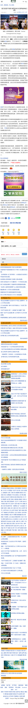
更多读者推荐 (24, 338)
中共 (9, 503)
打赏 (19, 12)
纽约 (12, 696)
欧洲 (21, 696)
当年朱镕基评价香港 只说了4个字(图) (11, 568)
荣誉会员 (23, 202)
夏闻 (5, 653)
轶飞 (25, 650)
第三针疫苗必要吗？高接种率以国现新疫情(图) (13, 284)
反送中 (12, 503)
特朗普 (19, 488)
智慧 (7, 530)
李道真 (19, 650)
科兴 (22, 63)
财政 (23, 510)
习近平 (14, 490)
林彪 (9, 528)
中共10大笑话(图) (15, 420)
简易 (11, 650)
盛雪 (20, 653)
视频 (3, 578)
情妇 (18, 503)
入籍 (16, 523)
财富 (26, 510)
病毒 (13, 49)
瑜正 (9, 655)
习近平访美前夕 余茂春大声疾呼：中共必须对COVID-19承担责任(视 (18, 583)
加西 (23, 696)
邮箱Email (3, 680)
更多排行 (24, 576)
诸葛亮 (22, 528)
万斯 (5, 501)
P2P (13, 514)
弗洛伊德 (19, 497)
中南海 (3, 503)
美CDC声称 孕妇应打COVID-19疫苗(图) (11, 294)
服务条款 (20, 685)
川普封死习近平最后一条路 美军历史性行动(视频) (13, 328)
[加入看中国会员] (14, 189)
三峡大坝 (13, 492)
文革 (2, 532)
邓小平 (5, 528)
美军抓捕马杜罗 (5, 369)
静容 (2, 655)
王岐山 (12, 499)
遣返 (8, 523)
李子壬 (15, 655)
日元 (10, 510)
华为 (21, 503)
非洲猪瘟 (6, 514)
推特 (12, 689)
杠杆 (17, 508)
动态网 (20, 694)
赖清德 (16, 499)
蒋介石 (23, 525)
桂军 (12, 525)
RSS (16, 689)
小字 (26, 12)
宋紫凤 (3, 650)
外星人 (22, 530)
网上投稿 (17, 687)
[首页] (13, 2)
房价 (25, 512)
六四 (21, 490)
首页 (1, 5)
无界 (23, 694)
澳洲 (6, 525)
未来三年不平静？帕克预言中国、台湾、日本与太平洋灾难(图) (19, 396)
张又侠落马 (4, 366)
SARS (23, 519)
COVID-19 (5, 490)
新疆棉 (18, 492)
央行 (12, 508)
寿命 (26, 530)
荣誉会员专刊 (6, 342)
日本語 (22, 698)
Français (12, 698)
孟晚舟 (20, 499)
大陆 (10, 514)
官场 (6, 506)
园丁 (17, 653)
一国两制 (14, 506)
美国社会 (3, 673)
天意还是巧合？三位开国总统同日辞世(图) (12, 346)
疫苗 (5, 41)
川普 (15, 488)
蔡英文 (12, 512)
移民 (22, 521)
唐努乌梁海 (6, 519)
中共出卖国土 (15, 495)
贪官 (16, 503)
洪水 (5, 495)
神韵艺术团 (12, 691)
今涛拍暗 (7, 650)
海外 (25, 523)
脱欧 (9, 508)
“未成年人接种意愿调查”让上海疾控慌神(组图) (13, 287)
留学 (2, 523)
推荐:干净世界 (5, 691)
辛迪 (2, 657)
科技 (15, 673)
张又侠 (18, 490)
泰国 (1, 107)
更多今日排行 (23, 472)
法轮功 (13, 517)
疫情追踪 (3, 675)
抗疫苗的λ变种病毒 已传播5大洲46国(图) (11, 279)
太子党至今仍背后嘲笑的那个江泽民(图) (12, 570)
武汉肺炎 (11, 488)
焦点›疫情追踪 (4, 158)
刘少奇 (12, 528)
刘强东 (19, 512)
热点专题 (5, 362)
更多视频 (24, 646)
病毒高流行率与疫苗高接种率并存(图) (10, 292)
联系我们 (11, 687)
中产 (2, 512)
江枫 (12, 655)
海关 (5, 523)
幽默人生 (3, 530)
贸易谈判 (12, 501)
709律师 (6, 517)
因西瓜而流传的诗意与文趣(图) (9, 344)
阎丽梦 (4, 499)
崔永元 (25, 501)
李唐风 (14, 653)
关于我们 (14, 685)
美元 (20, 508)
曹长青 (24, 655)
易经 (25, 528)
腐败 (24, 503)
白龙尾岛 (15, 519)
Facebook (24, 687)
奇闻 (19, 530)
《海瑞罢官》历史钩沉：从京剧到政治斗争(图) (13, 354)
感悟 (10, 530)
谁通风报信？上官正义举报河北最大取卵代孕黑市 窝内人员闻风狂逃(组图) (19, 376)
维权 (2, 517)
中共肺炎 (3, 488)
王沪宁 (17, 501)
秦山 (26, 653)
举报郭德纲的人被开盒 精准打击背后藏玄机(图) (13, 317)
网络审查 (17, 517)
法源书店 (17, 691)
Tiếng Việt (17, 698)
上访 (9, 517)
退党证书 (15, 694)
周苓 (8, 653)
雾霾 (15, 514)
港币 (13, 510)
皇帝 (18, 528)
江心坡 (20, 519)
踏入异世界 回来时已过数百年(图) (10, 351)
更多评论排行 (24, 320)
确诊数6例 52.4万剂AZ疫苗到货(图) (10, 289)
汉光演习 (7, 497)
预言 (16, 530)
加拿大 (5, 508)
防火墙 (24, 514)
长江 (25, 492)
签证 (10, 523)
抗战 (15, 525)
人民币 (4, 510)
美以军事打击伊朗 (6, 364)
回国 (13, 523)
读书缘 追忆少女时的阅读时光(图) (9, 335)
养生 (5, 532)
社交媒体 (22, 506)
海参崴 (5, 512)
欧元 (8, 510)
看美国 (6, 5)
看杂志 (22, 691)
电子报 (8, 685)
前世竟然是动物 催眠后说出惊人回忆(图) (12, 447)
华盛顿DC (16, 696)
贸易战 (10, 490)
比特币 (23, 508)
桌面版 (3, 685)
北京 (16, 512)
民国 (9, 525)
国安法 (22, 492)
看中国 (10, 506)
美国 (8, 501)
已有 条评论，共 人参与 (8, 246)
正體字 (7, 698)
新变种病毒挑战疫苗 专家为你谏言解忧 (11, 267)
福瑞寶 (11, 694)
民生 (22, 523)
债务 (14, 508)
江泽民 (21, 501)
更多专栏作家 (23, 659)
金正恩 (8, 499)
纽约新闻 (19, 673)
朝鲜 (2, 508)
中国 (5, 128)
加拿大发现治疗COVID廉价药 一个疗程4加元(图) (13, 282)
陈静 (10, 653)
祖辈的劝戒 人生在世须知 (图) (9, 445)
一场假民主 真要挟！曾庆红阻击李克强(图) (12, 469)
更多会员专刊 (23, 359)
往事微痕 (9, 495)
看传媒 (7, 694)
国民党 (12, 497)
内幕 (6, 503)
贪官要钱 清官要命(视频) (17, 613)
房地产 (17, 510)
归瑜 (22, 650)
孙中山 (18, 525)
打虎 (4, 506)
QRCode (13, 218)
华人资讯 (11, 5)
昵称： (3, 241)
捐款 (6, 687)
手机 (13, 530)
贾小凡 (15, 650)
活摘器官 (5, 492)
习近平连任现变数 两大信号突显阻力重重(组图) (14, 349)
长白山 (11, 519)
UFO (23, 497)
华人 (20, 521)
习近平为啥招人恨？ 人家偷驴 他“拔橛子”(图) (12, 310)
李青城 (5, 655)
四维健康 (19, 655)
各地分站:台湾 (7, 696)
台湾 (9, 512)
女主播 (13, 521)
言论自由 (8, 521)
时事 (12, 673)
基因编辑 (19, 514)
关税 (24, 499)
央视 (17, 521)
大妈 (22, 512)
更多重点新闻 (23, 433)
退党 (15, 497)
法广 (18, 506)
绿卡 (19, 523)
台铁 (9, 492)
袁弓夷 (21, 495)
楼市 (20, 510)
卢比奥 (23, 488)
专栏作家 (5, 648)
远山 (2, 653)
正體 (23, 1)
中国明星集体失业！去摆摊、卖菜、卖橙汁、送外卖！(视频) (19, 641)
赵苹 (23, 653)
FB (26, 506)
